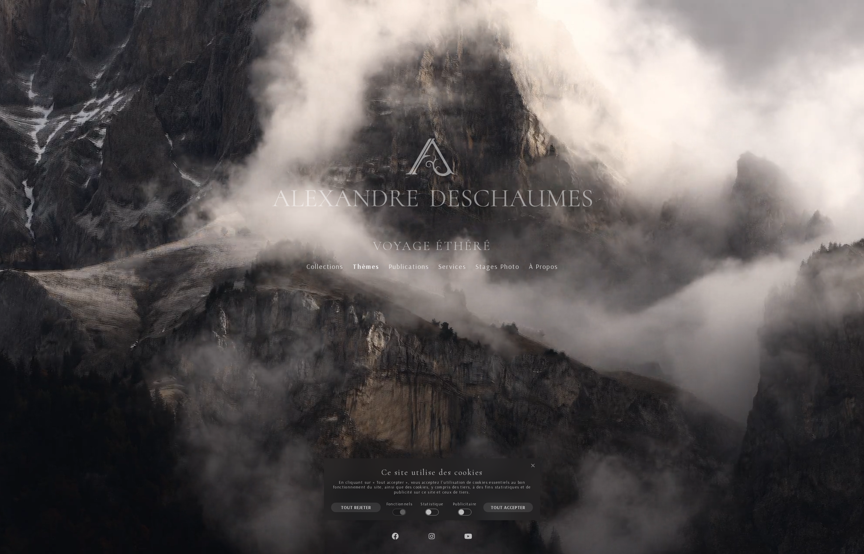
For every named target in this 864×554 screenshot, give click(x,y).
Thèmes (366, 266)
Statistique (432, 503)
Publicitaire (465, 503)
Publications (408, 266)
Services (452, 266)
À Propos (543, 266)
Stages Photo (497, 266)
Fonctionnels (399, 503)
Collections (324, 266)
